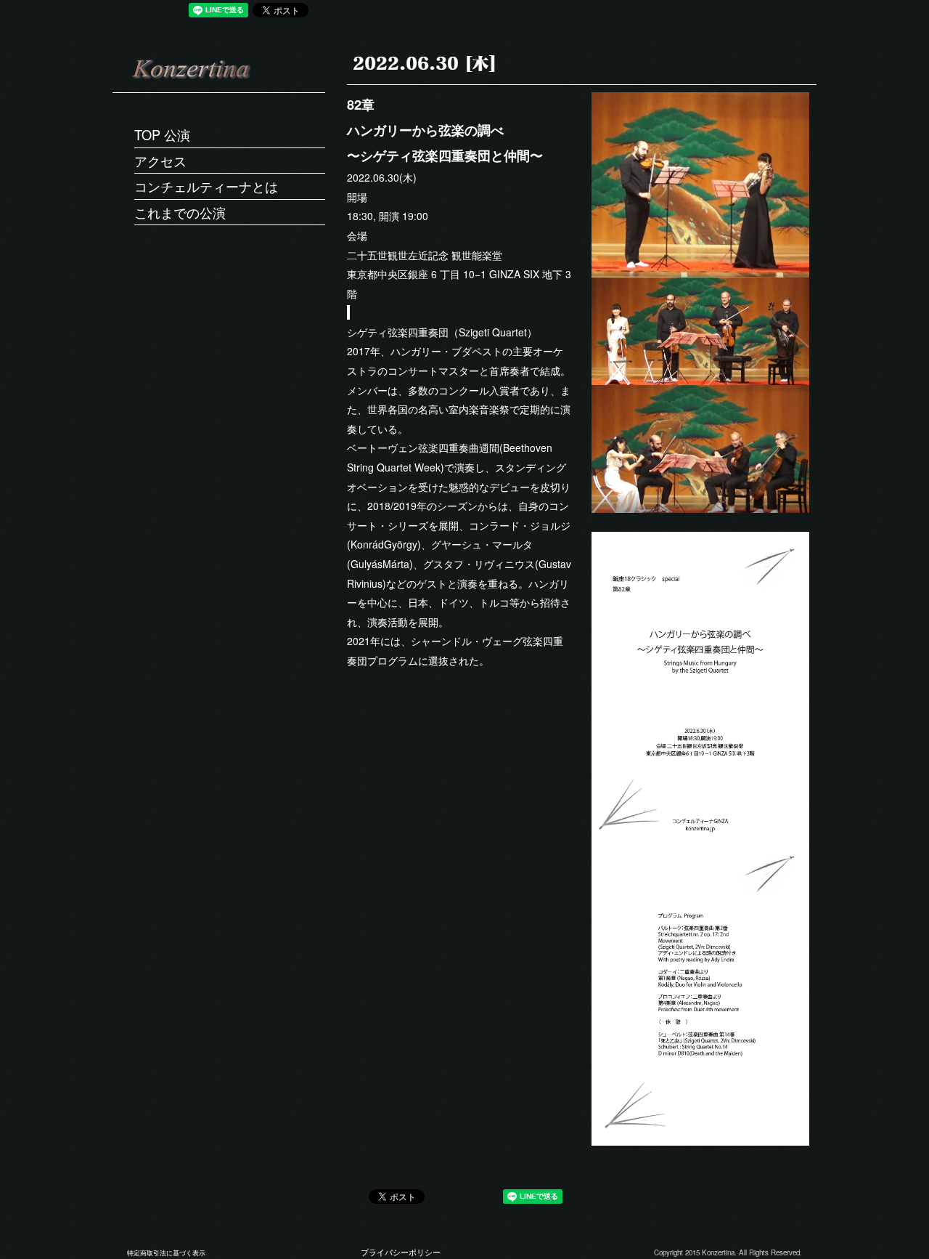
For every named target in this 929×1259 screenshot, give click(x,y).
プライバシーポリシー (401, 1252)
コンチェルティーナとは (206, 186)
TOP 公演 (162, 134)
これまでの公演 (180, 212)
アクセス (160, 160)
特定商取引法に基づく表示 (166, 1253)
